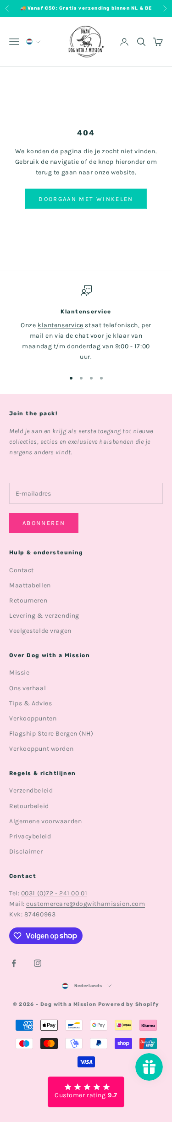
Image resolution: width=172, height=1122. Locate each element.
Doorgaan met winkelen (86, 198)
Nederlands (88, 985)
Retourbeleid (29, 806)
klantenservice (60, 325)
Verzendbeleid (31, 790)
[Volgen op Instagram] (37, 963)
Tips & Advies (30, 703)
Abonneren (43, 522)
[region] (86, 324)
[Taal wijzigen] (32, 41)
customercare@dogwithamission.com (85, 904)
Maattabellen (30, 585)
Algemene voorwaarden (45, 821)
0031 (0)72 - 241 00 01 (54, 893)
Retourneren (28, 600)
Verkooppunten (32, 718)
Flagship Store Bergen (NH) (51, 733)
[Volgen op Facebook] (13, 963)
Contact (21, 570)
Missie (19, 672)
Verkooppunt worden (41, 749)
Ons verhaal (27, 688)
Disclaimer (26, 851)
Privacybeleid (30, 836)
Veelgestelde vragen (40, 631)
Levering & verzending (44, 616)
